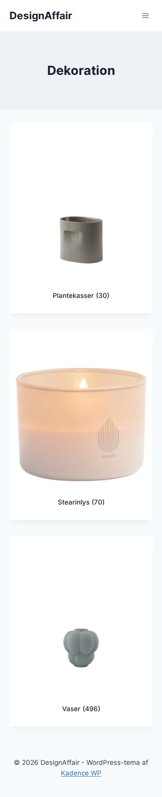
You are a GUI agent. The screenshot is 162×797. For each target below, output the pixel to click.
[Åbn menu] (145, 15)
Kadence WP (81, 773)
